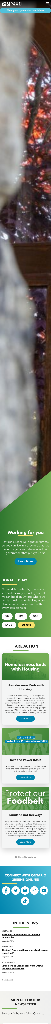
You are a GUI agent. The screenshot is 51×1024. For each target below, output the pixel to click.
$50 (35, 616)
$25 (21, 616)
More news (8, 980)
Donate (26, 625)
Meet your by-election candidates (25, 10)
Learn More (25, 561)
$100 (8, 625)
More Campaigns (27, 857)
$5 (7, 616)
